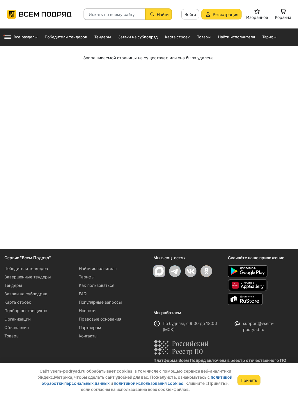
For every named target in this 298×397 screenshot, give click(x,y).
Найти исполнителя (98, 268)
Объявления (16, 327)
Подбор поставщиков (25, 310)
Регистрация (225, 14)
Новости (87, 310)
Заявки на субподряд (25, 293)
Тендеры (13, 285)
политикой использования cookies (148, 383)
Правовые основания (100, 318)
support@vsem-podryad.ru (258, 326)
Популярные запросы (100, 302)
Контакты (88, 335)
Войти (190, 14)
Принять (249, 380)
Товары (11, 335)
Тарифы (87, 276)
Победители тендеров (26, 268)
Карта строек (17, 302)
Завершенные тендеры (27, 276)
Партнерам (90, 327)
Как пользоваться (96, 285)
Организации (17, 318)
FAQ (83, 293)
